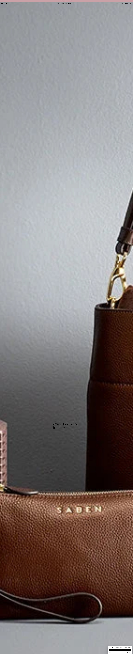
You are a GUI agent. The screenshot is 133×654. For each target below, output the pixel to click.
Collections (64, 3)
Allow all (120, 650)
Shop (59, 3)
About (73, 3)
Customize (129, 652)
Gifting (69, 3)
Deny (110, 652)
